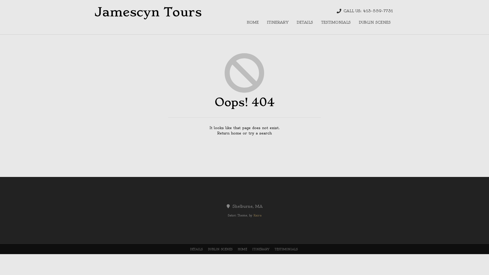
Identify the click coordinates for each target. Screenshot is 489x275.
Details (305, 22)
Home (253, 22)
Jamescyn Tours (148, 12)
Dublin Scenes (375, 22)
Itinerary (278, 22)
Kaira (257, 215)
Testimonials (336, 22)
